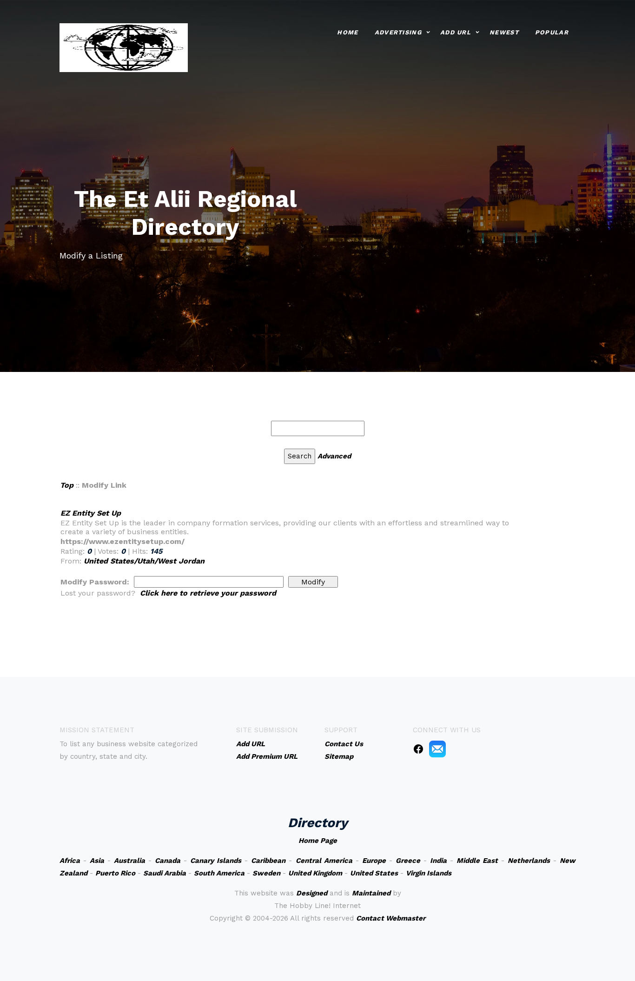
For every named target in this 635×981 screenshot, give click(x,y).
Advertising (398, 32)
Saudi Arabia (164, 873)
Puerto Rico (115, 873)
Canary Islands (215, 860)
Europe (374, 860)
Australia (129, 860)
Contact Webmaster (390, 918)
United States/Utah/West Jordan (144, 561)
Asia (97, 860)
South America (219, 873)
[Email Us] (437, 748)
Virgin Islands (428, 873)
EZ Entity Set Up (90, 513)
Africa (70, 860)
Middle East (477, 860)
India (438, 860)
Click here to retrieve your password (208, 593)
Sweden (266, 873)
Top (66, 485)
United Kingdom (315, 873)
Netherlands (529, 860)
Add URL (455, 32)
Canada (167, 860)
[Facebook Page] (418, 748)
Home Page (317, 840)
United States (374, 873)
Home (347, 32)
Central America (324, 860)
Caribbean (268, 860)
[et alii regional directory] (124, 47)
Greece (408, 860)
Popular (552, 32)
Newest (504, 32)
